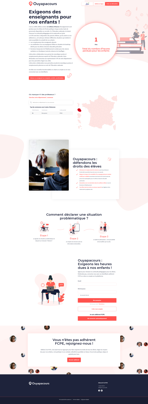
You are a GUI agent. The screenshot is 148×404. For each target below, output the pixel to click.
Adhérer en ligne (99, 4)
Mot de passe (81, 289)
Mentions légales (76, 399)
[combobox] (51, 102)
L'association (101, 386)
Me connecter (97, 300)
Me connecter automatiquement (97, 318)
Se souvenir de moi (84, 295)
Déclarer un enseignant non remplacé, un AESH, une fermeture (46, 78)
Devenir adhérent (74, 360)
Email (79, 281)
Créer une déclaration (112, 4)
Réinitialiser (101, 304)
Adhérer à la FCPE (102, 387)
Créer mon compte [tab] (97, 309)
